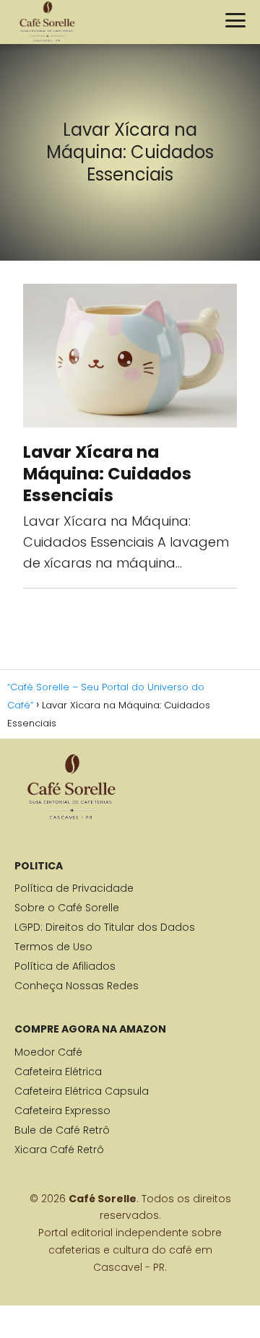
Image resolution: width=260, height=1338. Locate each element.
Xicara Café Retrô (59, 1149)
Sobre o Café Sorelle (66, 907)
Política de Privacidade (74, 888)
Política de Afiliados (65, 966)
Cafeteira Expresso (62, 1110)
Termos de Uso (53, 946)
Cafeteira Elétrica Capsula (81, 1091)
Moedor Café (48, 1052)
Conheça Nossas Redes (76, 985)
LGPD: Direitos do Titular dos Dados (104, 927)
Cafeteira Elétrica (58, 1071)
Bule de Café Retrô (62, 1130)
